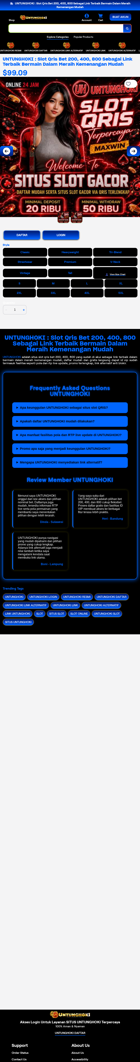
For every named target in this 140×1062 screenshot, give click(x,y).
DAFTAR (22, 235)
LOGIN (61, 235)
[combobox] (66, 28)
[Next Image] (133, 151)
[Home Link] (33, 17)
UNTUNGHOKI (12, 357)
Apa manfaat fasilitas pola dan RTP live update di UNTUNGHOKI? (71, 435)
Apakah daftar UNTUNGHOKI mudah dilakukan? (57, 421)
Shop (12, 20)
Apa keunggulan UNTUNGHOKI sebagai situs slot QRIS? (64, 407)
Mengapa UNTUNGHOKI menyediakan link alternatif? (61, 462)
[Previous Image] (6, 151)
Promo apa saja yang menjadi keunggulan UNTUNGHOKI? (65, 449)
